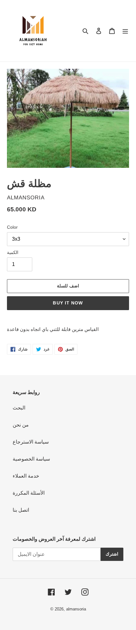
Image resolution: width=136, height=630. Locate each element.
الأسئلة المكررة (29, 493)
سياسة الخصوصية (31, 459)
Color (12, 227)
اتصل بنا (21, 510)
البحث (19, 407)
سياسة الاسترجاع (31, 442)
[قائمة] (125, 31)
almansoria (76, 609)
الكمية (12, 252)
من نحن (21, 424)
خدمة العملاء (26, 476)
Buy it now (68, 302)
